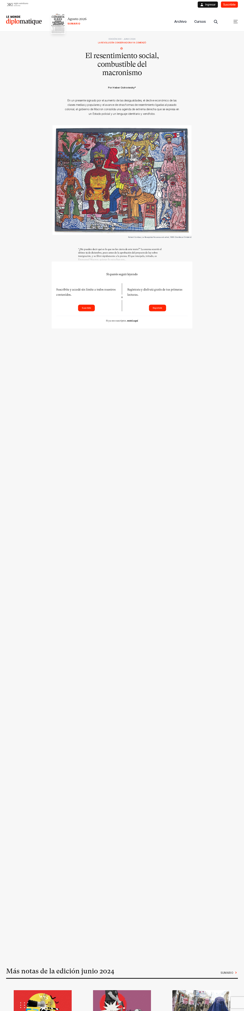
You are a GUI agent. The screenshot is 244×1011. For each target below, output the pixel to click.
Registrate (157, 308)
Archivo (180, 21)
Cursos (200, 21)
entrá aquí (132, 320)
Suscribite (86, 308)
